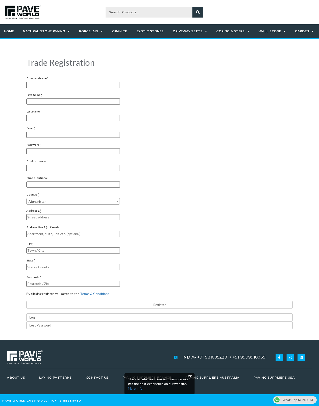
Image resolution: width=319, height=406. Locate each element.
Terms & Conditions (94, 294)
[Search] (197, 12)
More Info (135, 388)
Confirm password (38, 161)
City (29, 244)
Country (32, 194)
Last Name (33, 111)
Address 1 (33, 210)
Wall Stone (270, 31)
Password (33, 144)
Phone (37, 178)
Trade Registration (60, 62)
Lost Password (40, 325)
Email (30, 128)
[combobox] (73, 201)
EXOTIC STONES (150, 31)
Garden (302, 31)
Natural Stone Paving (44, 31)
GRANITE (119, 31)
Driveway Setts (187, 31)
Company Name (37, 78)
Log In (34, 317)
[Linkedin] (301, 357)
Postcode (33, 277)
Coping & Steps (230, 31)
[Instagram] (290, 357)
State (30, 260)
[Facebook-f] (279, 357)
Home (9, 31)
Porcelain (88, 31)
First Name (34, 95)
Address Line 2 (42, 227)
